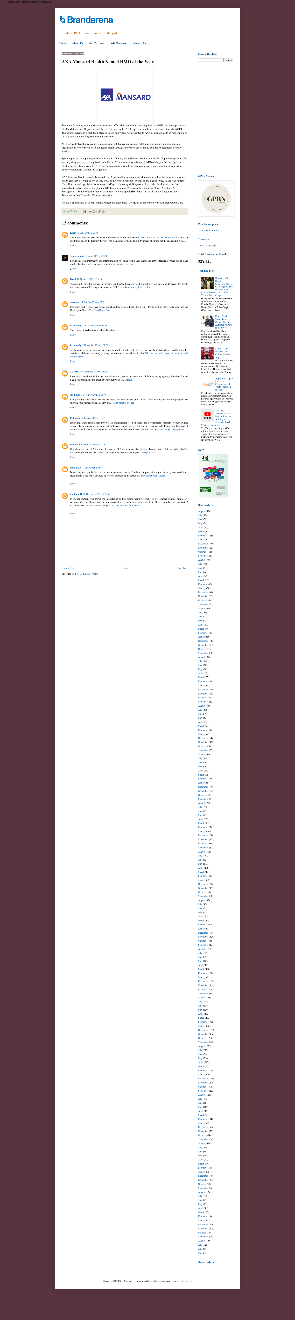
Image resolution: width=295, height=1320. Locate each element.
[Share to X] (97, 211)
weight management (174, 429)
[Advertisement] (215, 118)
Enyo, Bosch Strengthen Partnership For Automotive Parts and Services (223, 322)
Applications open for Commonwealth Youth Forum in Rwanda (224, 384)
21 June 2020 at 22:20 (96, 255)
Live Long (129, 263)
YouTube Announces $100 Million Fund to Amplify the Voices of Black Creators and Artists (216, 417)
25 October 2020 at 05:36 (92, 302)
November (203, 547)
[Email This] (90, 211)
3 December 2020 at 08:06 (94, 371)
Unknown (75, 418)
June (200, 519)
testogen (128, 379)
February (202, 535)
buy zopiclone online (141, 287)
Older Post (182, 568)
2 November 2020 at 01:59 (95, 345)
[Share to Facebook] (100, 211)
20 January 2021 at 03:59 (93, 417)
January (202, 539)
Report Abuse (206, 1262)
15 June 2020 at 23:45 (88, 232)
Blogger (187, 1281)
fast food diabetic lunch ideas (151, 475)
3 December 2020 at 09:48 (94, 394)
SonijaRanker (77, 256)
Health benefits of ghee (123, 402)
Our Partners (96, 43)
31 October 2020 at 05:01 (94, 325)
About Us (77, 43)
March (201, 531)
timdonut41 (76, 494)
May (200, 523)
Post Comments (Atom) (86, 573)
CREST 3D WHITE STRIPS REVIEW (157, 237)
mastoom (74, 302)
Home (62, 43)
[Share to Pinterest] (103, 211)
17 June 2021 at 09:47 (93, 467)
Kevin (73, 233)
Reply (73, 245)
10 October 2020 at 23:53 (89, 279)
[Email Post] (84, 211)
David (73, 279)
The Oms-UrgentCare (99, 310)
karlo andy (75, 325)
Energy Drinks (149, 452)
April (200, 527)
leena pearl (75, 467)
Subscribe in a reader (209, 230)
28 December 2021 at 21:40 (96, 494)
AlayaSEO (75, 371)
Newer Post (68, 568)
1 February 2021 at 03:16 (93, 444)
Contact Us (139, 43)
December (203, 543)
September (203, 555)
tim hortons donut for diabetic (125, 505)
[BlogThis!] (93, 211)
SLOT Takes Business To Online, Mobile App (222, 353)
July (200, 515)
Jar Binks (75, 394)
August (201, 511)
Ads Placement (119, 43)
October (202, 551)
